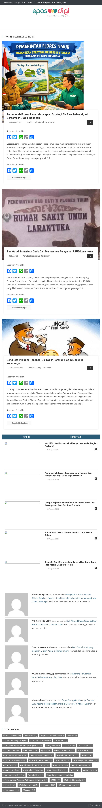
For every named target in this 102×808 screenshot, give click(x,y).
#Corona (69, 745)
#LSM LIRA (9, 765)
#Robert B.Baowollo (74, 780)
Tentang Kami (61, 2)
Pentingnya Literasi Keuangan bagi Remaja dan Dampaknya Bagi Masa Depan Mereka (68, 474)
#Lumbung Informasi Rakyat (34, 765)
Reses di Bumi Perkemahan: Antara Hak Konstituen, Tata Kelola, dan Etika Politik (70, 563)
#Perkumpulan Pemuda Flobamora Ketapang (25, 780)
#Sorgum (29, 790)
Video (38, 2)
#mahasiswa (60, 765)
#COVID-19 (85, 745)
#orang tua (90, 770)
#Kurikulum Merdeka (40, 760)
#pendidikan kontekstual (60, 775)
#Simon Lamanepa (69, 785)
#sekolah (9, 785)
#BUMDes (60, 740)
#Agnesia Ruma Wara (52, 735)
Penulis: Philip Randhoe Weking (40, 122)
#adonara (31, 735)
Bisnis (30, 2)
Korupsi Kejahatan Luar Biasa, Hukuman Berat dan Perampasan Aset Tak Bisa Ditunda (69, 504)
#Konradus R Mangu (14, 760)
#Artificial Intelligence (14, 740)
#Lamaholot (63, 760)
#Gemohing (30, 750)
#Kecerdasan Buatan (42, 755)
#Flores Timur (11, 750)
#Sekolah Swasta (28, 785)
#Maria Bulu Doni (81, 765)
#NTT (75, 770)
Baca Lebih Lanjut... (20, 177)
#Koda (86, 755)
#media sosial (11, 770)
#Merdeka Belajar (33, 770)
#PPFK (55, 780)
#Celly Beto (53, 745)
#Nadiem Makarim (57, 770)
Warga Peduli (48, 2)
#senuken (48, 785)
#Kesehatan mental (67, 755)
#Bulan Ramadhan (40, 740)
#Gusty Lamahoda (64, 750)
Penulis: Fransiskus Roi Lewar (36, 256)
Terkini (26, 437)
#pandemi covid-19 (13, 775)
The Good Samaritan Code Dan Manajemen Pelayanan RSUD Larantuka (50, 251)
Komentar (75, 437)
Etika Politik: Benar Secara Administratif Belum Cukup (68, 533)
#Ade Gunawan (12, 735)
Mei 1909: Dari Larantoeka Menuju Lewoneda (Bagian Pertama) (70, 444)
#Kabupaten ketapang (15, 755)
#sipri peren (11, 790)
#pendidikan (35, 775)
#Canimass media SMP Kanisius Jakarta (22, 745)
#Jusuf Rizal (85, 750)
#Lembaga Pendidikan (85, 760)
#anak (72, 735)
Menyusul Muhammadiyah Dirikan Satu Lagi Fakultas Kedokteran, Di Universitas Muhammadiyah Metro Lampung (64, 598)
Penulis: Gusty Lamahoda (39, 367)
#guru (45, 750)
